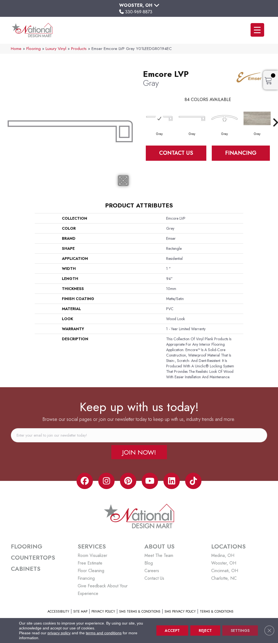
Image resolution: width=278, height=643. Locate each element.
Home (16, 49)
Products (79, 49)
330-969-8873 (138, 12)
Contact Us (176, 153)
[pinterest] (128, 481)
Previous (140, 114)
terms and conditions (104, 633)
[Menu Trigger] (257, 30)
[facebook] (85, 481)
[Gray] (159, 118)
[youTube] (150, 481)
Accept (172, 630)
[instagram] (106, 481)
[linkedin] (171, 481)
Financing (241, 153)
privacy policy (59, 633)
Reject (205, 630)
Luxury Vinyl (56, 49)
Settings (240, 630)
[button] (139, 452)
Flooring (33, 49)
